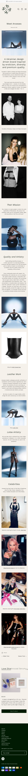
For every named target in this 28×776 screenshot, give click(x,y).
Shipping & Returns (6, 738)
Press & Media (5, 736)
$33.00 (3, 696)
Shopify (15, 763)
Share (5, 652)
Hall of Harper (7, 763)
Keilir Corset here (16, 367)
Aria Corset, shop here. (19, 608)
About (2, 733)
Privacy (3, 741)
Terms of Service (5, 743)
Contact (3, 730)
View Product (14, 711)
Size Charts (4, 740)
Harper (3, 732)
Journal (3, 735)
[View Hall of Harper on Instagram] (2, 758)
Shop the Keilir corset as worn (11, 647)
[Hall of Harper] (6, 9)
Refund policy (4, 744)
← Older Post (5, 656)
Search (3, 728)
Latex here (15, 427)
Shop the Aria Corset (9, 568)
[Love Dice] (10, 682)
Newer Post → (22, 656)
